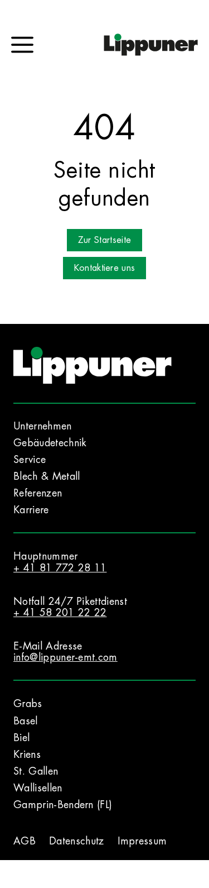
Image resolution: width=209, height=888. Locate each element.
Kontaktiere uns (104, 268)
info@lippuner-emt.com (65, 657)
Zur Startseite (104, 240)
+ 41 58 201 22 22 (59, 613)
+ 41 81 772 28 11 (59, 568)
